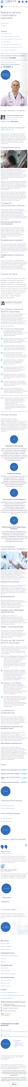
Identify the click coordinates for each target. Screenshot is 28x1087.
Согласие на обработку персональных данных (13, 995)
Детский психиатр (5, 949)
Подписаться (5, 1043)
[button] (26, 845)
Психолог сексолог (6, 986)
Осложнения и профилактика (9, 50)
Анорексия (3, 958)
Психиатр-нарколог (19, 328)
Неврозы (3, 961)
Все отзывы (6, 888)
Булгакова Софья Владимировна (14, 115)
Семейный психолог (6, 980)
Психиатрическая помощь (7, 953)
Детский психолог (5, 983)
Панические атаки (5, 970)
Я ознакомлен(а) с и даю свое (19, 1043)
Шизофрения (4, 968)
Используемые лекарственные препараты (12, 44)
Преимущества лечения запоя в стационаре (13, 47)
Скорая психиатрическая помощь (9, 955)
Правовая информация (7, 998)
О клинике (3, 989)
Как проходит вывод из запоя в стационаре (13, 39)
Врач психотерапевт (6, 946)
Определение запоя (7, 33)
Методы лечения (6, 41)
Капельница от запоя (6, 585)
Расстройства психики (6, 965)
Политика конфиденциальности (9, 992)
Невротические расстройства (8, 973)
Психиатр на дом (5, 943)
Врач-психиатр (9, 6)
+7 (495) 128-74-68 (8, 1004)
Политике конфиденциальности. (19, 1080)
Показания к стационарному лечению (11, 36)
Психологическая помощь (7, 977)
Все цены (5, 791)
